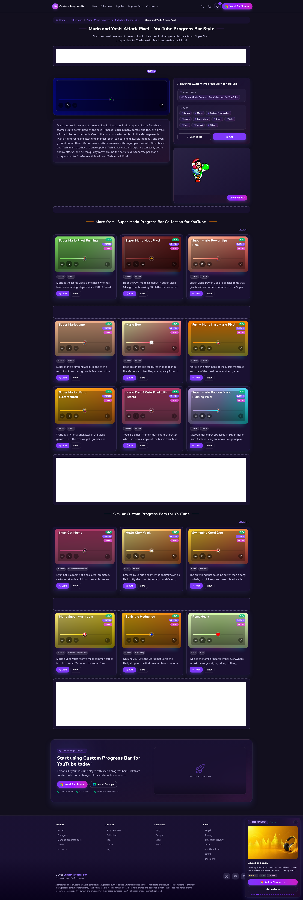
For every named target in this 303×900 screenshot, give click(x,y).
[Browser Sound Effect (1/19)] (251, 894)
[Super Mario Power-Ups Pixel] (218, 254)
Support (160, 835)
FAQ (158, 830)
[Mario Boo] (151, 338)
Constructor (152, 6)
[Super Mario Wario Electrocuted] (85, 406)
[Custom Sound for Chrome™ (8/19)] (269, 894)
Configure (62, 835)
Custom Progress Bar (218, 113)
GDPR (208, 854)
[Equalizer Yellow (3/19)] (257, 894)
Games (185, 113)
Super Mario (201, 119)
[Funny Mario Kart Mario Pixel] (218, 338)
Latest (110, 844)
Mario (198, 113)
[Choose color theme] (210, 6)
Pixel (184, 125)
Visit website (273, 889)
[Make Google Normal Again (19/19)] (293, 894)
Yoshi (229, 119)
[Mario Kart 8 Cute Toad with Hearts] (151, 406)
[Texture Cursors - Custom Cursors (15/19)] (284, 894)
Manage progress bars (69, 839)
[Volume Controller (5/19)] (262, 894)
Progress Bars (135, 6)
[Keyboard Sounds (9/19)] (271, 894)
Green (217, 119)
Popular (120, 6)
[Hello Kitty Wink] (151, 546)
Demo (60, 844)
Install (60, 830)
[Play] (68, 105)
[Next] (74, 105)
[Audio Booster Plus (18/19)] (291, 894)
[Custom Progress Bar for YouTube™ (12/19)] (278, 894)
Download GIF (237, 197)
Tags (109, 849)
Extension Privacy (214, 839)
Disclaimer (210, 858)
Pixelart (198, 125)
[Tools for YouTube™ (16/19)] (287, 894)
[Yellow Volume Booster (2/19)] (254, 894)
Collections (106, 6)
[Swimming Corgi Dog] (218, 546)
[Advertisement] (151, 56)
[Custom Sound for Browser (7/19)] (267, 894)
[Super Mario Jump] (85, 338)
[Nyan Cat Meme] (85, 546)
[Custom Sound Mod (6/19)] (264, 894)
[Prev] (60, 105)
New (94, 6)
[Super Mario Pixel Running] (85, 254)
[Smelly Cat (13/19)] (280, 894)
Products (62, 849)
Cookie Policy (212, 849)
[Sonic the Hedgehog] (151, 630)
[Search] (202, 6)
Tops (109, 839)
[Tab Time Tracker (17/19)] (289, 894)
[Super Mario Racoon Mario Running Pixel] (218, 406)
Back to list (196, 136)
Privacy (209, 835)
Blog (158, 839)
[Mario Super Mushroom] (85, 630)
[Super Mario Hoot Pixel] (151, 254)
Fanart (185, 119)
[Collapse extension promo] (295, 822)
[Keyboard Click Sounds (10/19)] (273, 894)
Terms (208, 844)
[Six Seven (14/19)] (282, 894)
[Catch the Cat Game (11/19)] (275, 894)
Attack (212, 125)
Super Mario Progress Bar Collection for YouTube (211, 97)
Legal (208, 830)
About (159, 844)
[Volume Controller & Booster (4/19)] (260, 894)
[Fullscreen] (161, 105)
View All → (244, 229)
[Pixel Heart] (218, 630)
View (75, 293)
